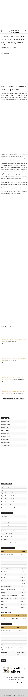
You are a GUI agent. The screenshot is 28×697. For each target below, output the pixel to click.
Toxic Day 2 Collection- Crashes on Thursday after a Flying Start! (14, 409)
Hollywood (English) (5, 424)
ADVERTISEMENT (6, 692)
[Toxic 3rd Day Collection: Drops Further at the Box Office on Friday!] (5, 404)
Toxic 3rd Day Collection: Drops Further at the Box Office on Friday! (4, 409)
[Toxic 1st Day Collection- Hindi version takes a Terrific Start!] (23, 404)
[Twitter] (18, 682)
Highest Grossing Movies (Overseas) (9, 501)
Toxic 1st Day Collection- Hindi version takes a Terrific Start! (22, 409)
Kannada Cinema (5, 430)
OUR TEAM (13, 691)
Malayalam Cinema (5, 436)
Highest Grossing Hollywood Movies (9, 507)
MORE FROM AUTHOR (19, 398)
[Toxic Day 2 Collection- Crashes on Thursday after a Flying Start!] (14, 404)
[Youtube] (21, 682)
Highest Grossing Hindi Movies (8, 490)
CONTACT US (20, 691)
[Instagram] (10, 682)
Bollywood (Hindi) (5, 421)
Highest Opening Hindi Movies (8, 487)
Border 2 (3, 557)
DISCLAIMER (22, 692)
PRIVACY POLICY (15, 692)
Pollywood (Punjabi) (5, 442)
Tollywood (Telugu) (5, 445)
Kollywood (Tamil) (5, 433)
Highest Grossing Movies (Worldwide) (9, 498)
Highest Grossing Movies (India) (8, 495)
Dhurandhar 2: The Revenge (7, 554)
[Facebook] (7, 682)
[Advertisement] (14, 15)
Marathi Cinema (4, 439)
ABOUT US (7, 691)
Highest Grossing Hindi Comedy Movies (10, 493)
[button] (25, 31)
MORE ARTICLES (8, 398)
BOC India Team (5, 47)
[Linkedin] (14, 682)
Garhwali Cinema (5, 427)
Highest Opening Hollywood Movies (9, 504)
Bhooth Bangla (4, 560)
